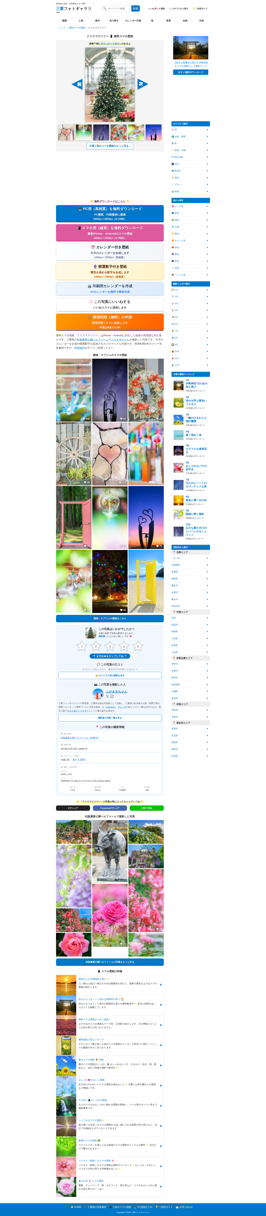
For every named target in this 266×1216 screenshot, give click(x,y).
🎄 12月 (175, 365)
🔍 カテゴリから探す (178, 8)
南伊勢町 (175, 684)
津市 (173, 618)
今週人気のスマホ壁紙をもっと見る (109, 146)
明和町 (174, 631)
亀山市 (174, 599)
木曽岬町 (175, 565)
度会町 (174, 698)
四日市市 (175, 606)
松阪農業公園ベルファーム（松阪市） (80, 738)
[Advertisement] (110, 175)
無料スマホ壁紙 (77, 27)
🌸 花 (174, 129)
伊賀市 (174, 710)
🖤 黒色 (175, 261)
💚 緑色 (175, 220)
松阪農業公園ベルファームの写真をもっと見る (110, 962)
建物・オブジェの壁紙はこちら (110, 618)
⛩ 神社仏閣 (177, 157)
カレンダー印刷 (133, 20)
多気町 (174, 645)
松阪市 (174, 625)
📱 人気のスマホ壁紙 (120, 1207)
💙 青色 (175, 213)
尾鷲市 (174, 728)
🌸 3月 (174, 303)
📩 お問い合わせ (184, 1207)
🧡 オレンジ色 (178, 240)
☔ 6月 (174, 324)
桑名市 (174, 585)
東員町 (174, 572)
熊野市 (174, 749)
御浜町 (174, 742)
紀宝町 (174, 756)
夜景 (168, 20)
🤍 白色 (175, 268)
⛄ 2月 (174, 296)
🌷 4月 (174, 310)
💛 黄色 (175, 234)
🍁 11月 (175, 358)
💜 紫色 (175, 254)
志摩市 (174, 671)
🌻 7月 (174, 331)
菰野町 (174, 579)
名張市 (174, 717)
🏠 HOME (76, 1207)
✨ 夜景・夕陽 (178, 150)
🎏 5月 (174, 317)
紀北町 (174, 735)
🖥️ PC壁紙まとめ (143, 1207)
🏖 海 (174, 143)
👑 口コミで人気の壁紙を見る (110, 675)
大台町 (174, 638)
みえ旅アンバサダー (79, 711)
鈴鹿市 (174, 592)
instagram (110, 707)
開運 (64, 20)
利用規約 (79, 347)
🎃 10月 (175, 351)
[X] (107, 696)
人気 (81, 20)
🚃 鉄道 (175, 191)
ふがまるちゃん (120, 339)
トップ (61, 27)
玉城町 (174, 691)
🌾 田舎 (175, 178)
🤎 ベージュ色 (178, 275)
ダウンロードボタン (111, 43)
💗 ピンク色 (177, 206)
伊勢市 (174, 664)
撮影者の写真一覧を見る (110, 718)
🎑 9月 (174, 345)
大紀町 (174, 652)
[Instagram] (112, 696)
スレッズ (122, 707)
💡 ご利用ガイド (200, 8)
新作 (97, 20)
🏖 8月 (174, 338)
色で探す (114, 20)
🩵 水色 (175, 227)
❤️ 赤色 (175, 247)
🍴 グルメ (176, 184)
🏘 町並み (176, 171)
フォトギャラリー (74, 10)
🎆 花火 (175, 164)
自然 (185, 20)
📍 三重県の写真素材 (95, 1207)
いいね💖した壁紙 (156, 8)
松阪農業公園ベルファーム (92, 339)
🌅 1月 (174, 290)
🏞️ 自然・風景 (178, 136)
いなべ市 (175, 558)
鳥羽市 (174, 677)
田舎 (201, 20)
